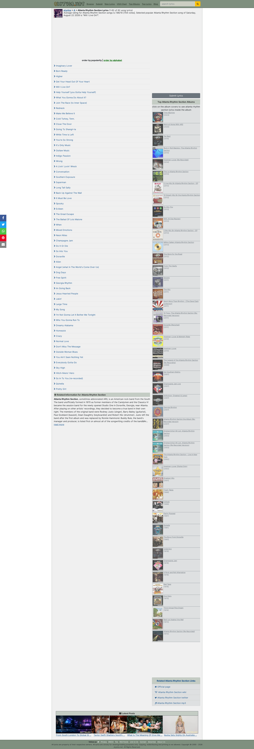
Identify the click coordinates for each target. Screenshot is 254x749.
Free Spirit (60, 277)
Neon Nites (61, 235)
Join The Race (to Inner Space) (71, 102)
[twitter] (98, 742)
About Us (161, 742)
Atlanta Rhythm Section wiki (172, 692)
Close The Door (63, 124)
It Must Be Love (63, 198)
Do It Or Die (61, 246)
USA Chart (122, 4)
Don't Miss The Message (67, 346)
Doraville (60, 256)
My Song (60, 309)
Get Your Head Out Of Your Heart (72, 81)
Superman (60, 182)
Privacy (104, 742)
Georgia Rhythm (63, 283)
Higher (59, 76)
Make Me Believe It (65, 113)
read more (59, 424)
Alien (58, 261)
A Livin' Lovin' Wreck (66, 166)
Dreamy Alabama (64, 325)
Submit (99, 4)
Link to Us (134, 742)
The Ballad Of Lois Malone (68, 219)
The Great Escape (64, 214)
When (58, 224)
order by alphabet (113, 60)
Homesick (60, 330)
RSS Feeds (124, 742)
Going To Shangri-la (65, 129)
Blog (156, 4)
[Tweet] (3, 224)
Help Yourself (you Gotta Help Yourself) (75, 92)
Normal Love (62, 341)
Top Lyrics (146, 4)
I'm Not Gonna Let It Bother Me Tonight (75, 314)
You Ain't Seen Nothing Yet (69, 357)
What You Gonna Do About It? (70, 97)
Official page (163, 686)
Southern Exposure (65, 177)
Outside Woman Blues (66, 352)
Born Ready (61, 71)
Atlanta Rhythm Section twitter (172, 697)
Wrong (58, 161)
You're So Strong (64, 140)
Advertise (152, 742)
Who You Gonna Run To (67, 320)
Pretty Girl (60, 389)
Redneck (60, 108)
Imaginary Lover (63, 65)
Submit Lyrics (176, 95)
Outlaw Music (62, 150)
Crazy (58, 336)
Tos (116, 742)
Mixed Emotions (63, 230)
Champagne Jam (64, 240)
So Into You (61, 251)
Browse (90, 4)
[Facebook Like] (3, 218)
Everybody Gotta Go (66, 362)
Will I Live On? (62, 87)
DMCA (111, 742)
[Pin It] (3, 238)
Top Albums (134, 4)
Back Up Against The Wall (68, 193)
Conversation (62, 171)
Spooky (59, 203)
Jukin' (58, 299)
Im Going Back (63, 288)
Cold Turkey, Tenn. (64, 118)
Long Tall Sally (63, 187)
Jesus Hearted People (66, 293)
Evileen (59, 208)
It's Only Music (63, 145)
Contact (143, 742)
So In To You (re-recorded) (69, 378)
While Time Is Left (64, 134)
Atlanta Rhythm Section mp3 (171, 703)
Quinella (59, 383)
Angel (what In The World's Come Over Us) (77, 267)
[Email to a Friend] (3, 244)
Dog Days (60, 272)
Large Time (61, 304)
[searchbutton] (197, 3)
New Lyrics (110, 4)
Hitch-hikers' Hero (64, 373)
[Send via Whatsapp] (3, 231)
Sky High (60, 367)
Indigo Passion (63, 155)
